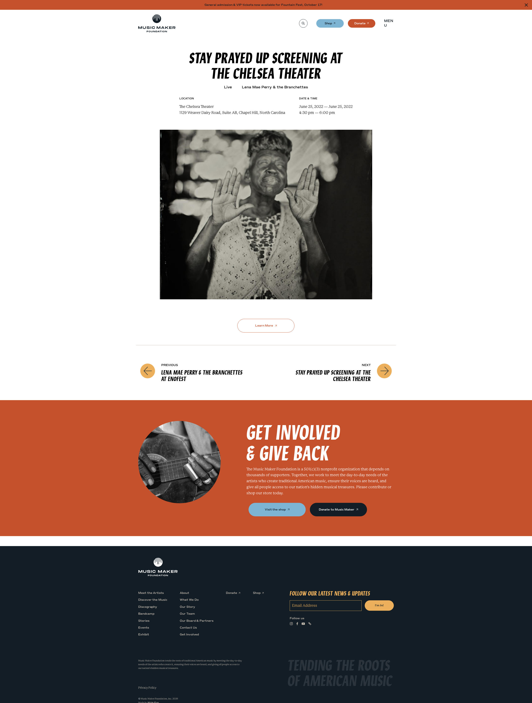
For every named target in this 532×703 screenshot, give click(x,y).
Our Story (187, 606)
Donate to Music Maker (337, 509)
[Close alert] (526, 5)
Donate (360, 25)
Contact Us (188, 627)
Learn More (264, 325)
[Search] (303, 23)
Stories (143, 620)
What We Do (189, 599)
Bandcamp (146, 613)
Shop (329, 25)
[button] (390, 23)
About (184, 592)
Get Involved (189, 634)
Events (143, 627)
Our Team (187, 613)
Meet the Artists (151, 592)
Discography (147, 606)
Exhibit (143, 634)
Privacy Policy (147, 687)
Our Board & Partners (196, 620)
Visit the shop (276, 509)
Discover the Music (152, 599)
